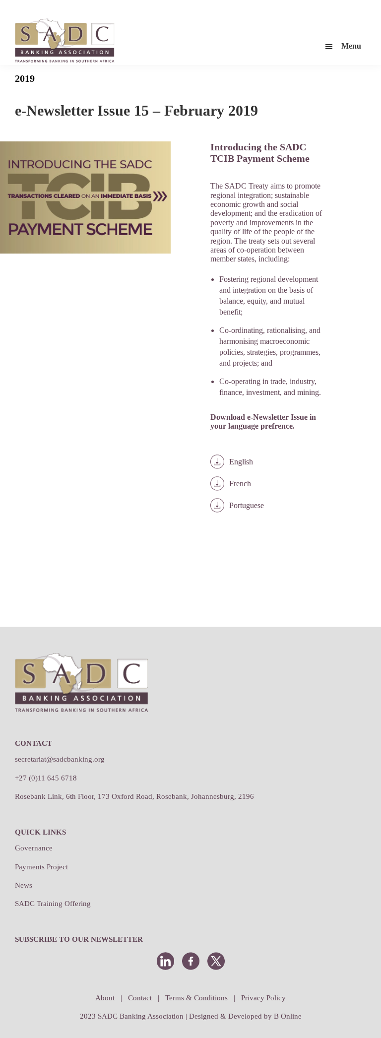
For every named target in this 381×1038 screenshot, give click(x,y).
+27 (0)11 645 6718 (46, 778)
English (241, 461)
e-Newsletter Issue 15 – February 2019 (136, 110)
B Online (288, 1016)
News (23, 885)
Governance (34, 848)
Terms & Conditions (196, 998)
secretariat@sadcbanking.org (60, 759)
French (240, 483)
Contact (140, 998)
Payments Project (41, 867)
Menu (351, 46)
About (105, 998)
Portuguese (246, 505)
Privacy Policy (263, 998)
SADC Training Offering (53, 904)
